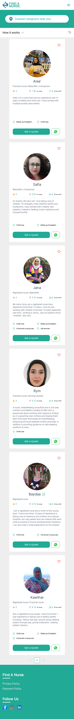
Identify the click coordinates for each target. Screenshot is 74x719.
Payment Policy (12, 688)
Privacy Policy (11, 683)
